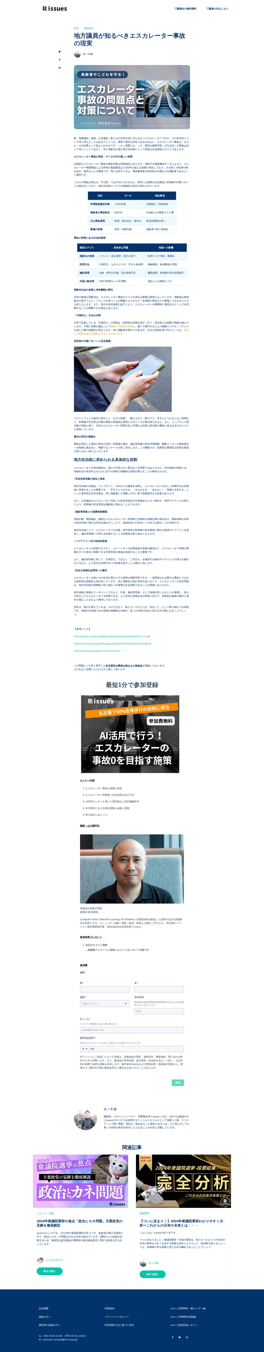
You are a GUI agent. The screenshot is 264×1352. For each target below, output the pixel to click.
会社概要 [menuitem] (44, 1308)
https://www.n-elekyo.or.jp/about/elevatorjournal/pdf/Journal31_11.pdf (112, 636)
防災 (76, 28)
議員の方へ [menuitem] (45, 1317)
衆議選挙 (144, 1213)
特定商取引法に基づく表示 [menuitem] (119, 1325)
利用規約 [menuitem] (109, 1308)
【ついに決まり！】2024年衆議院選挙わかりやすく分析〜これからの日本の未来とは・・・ (181, 1223)
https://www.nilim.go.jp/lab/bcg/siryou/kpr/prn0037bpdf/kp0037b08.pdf (112, 643)
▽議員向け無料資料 (185, 8)
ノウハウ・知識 (45, 1213)
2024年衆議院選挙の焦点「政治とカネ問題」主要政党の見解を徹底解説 (80, 1223)
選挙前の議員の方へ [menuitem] (50, 1325)
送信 (177, 1082)
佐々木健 (88, 54)
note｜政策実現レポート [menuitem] (184, 1325)
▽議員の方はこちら (217, 8)
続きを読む (50, 1271)
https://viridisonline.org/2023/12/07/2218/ (97, 651)
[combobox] (105, 1004)
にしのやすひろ (54, 1260)
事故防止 (89, 28)
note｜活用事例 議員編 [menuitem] (183, 1317)
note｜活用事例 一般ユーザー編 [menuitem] (187, 1308)
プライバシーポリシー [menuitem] (117, 1317)
